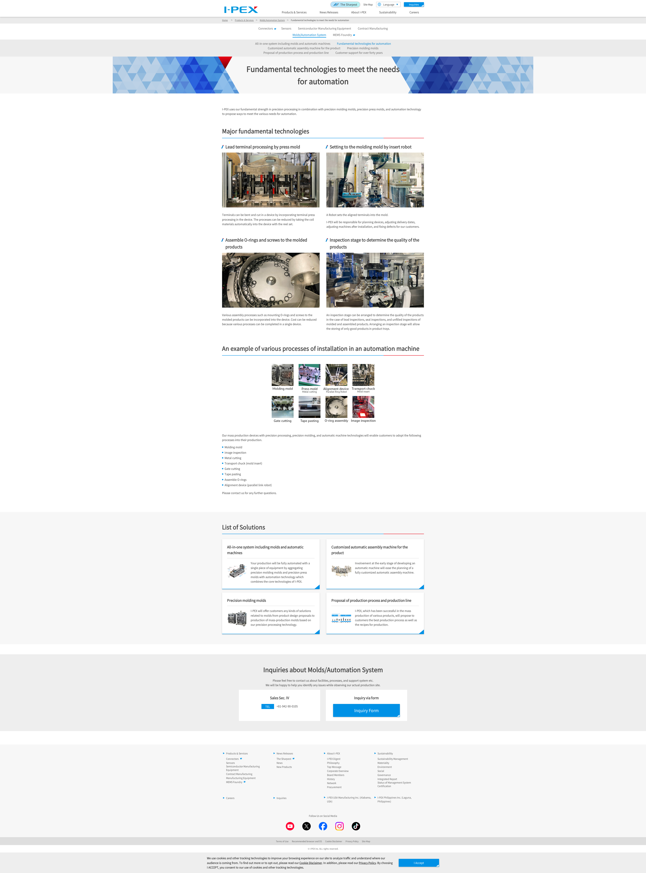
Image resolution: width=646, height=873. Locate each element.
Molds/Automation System (272, 20)
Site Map (368, 4)
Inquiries (281, 798)
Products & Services (294, 12)
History (331, 779)
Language (388, 4)
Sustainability (387, 12)
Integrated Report (387, 779)
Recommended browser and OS (307, 841)
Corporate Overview (338, 770)
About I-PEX (358, 12)
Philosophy (333, 762)
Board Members (335, 775)
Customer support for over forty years (359, 53)
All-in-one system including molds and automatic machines (292, 43)
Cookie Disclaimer (310, 863)
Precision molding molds (362, 48)
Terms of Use (282, 841)
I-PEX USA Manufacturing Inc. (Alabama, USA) (349, 799)
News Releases (329, 12)
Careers (414, 12)
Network (331, 783)
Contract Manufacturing (373, 28)
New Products (284, 766)
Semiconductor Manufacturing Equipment (324, 28)
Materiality (383, 762)
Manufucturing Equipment (241, 778)
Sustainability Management (393, 758)
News (280, 762)
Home (225, 20)
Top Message (334, 766)
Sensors (286, 28)
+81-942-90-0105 (287, 706)
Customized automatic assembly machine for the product (304, 48)
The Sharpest (348, 4)
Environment (385, 766)
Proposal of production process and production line (296, 53)
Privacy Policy (367, 863)
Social (381, 770)
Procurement (334, 787)
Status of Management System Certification (394, 784)
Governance (384, 775)
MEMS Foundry (342, 35)
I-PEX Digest (333, 758)
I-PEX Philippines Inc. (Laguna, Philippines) (394, 799)
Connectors (265, 28)
